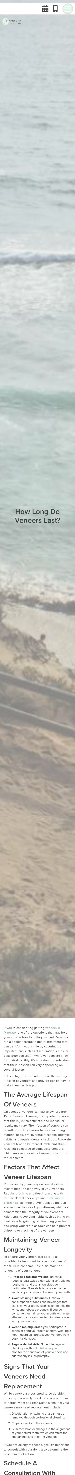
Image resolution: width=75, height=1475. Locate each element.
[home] (12, 21)
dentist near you (46, 1348)
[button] (67, 8)
